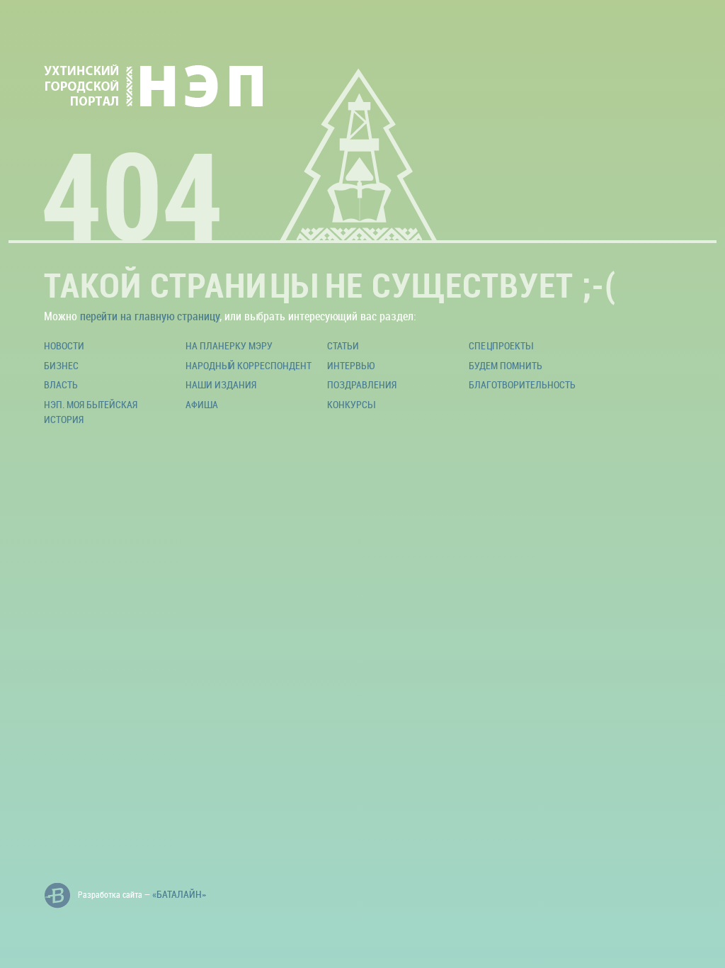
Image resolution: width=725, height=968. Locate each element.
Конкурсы (351, 404)
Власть (61, 384)
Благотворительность (522, 384)
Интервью (351, 365)
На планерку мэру (229, 345)
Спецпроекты (500, 345)
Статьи (343, 345)
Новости (64, 345)
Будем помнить (505, 365)
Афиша (201, 404)
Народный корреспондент (248, 365)
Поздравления (361, 384)
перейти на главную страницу (149, 316)
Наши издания (220, 384)
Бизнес (61, 365)
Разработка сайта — (142, 894)
